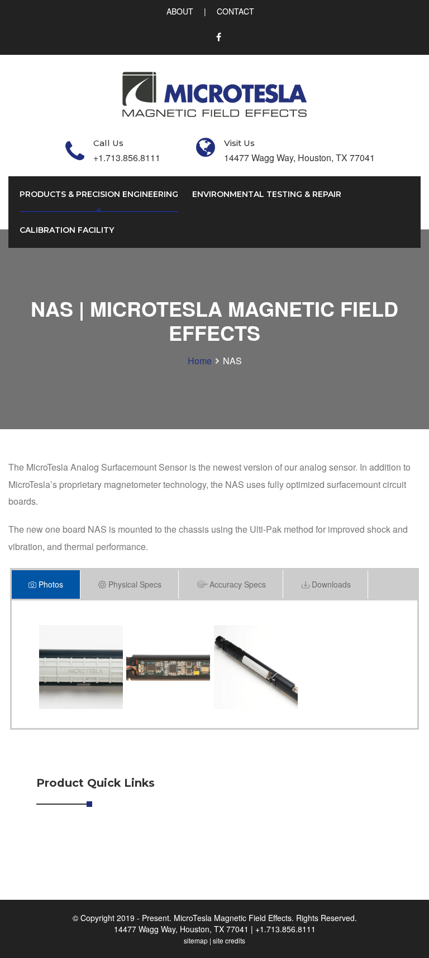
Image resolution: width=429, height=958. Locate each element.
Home (200, 360)
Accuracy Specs (236, 584)
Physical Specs (133, 584)
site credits (229, 940)
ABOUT (179, 11)
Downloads (330, 584)
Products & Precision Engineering (99, 194)
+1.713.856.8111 (285, 928)
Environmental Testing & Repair (266, 194)
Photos (49, 584)
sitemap (196, 940)
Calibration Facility (67, 230)
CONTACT (235, 11)
